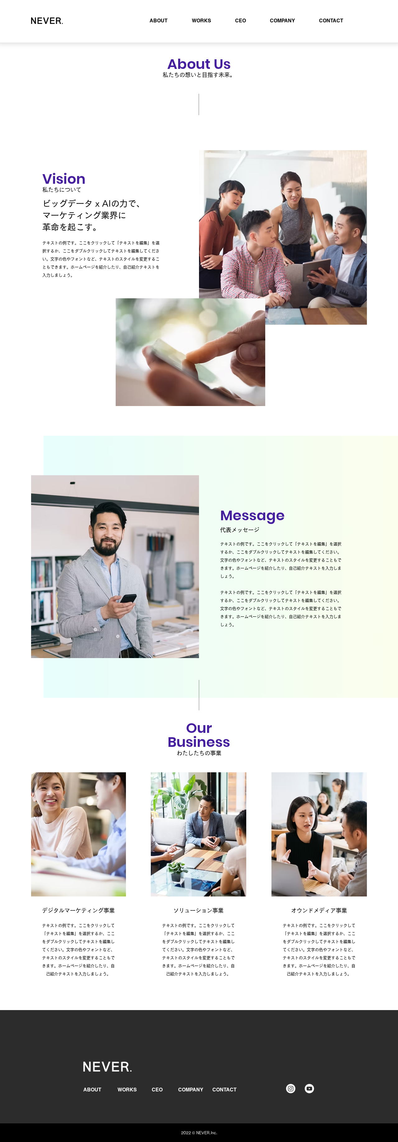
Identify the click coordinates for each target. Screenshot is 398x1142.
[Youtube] (309, 1088)
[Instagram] (290, 1088)
